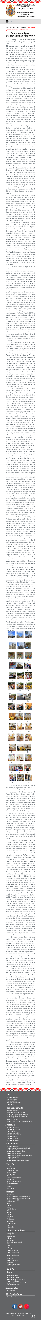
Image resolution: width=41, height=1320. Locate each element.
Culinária (9, 1244)
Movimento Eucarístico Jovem (16, 1152)
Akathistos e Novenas (14, 1178)
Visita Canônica (12, 1131)
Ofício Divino (11, 1176)
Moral (8, 1225)
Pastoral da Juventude (14, 1135)
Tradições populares (14, 1248)
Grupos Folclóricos (13, 1255)
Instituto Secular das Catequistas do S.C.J (20, 1121)
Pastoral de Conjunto (13, 1129)
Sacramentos (11, 1174)
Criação (9, 1214)
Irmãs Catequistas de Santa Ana (17, 1116)
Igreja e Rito (11, 1169)
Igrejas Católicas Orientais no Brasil (18, 1198)
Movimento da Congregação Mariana (18, 1150)
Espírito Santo (11, 1209)
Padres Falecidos (12, 1099)
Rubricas (9, 1187)
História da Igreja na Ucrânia (16, 1279)
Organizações (11, 1237)
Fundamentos (11, 1202)
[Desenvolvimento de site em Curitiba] (33, 1317)
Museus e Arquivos (13, 1260)
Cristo (8, 1207)
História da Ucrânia (13, 1277)
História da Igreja (12, 1276)
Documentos (11, 1291)
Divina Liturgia (11, 1172)
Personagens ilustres (13, 1285)
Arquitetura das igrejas (14, 1181)
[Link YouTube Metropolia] (21, 1309)
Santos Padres (11, 1274)
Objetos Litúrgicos (12, 1183)
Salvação (10, 1216)
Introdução (10, 1167)
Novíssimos (10, 1222)
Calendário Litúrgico (13, 1170)
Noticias (23, 28)
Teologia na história (13, 1200)
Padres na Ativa (12, 1101)
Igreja (9, 1218)
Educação (10, 1238)
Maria (8, 1211)
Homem (9, 1212)
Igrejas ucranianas (13, 1250)
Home (17, 28)
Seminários (10, 1104)
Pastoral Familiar (12, 1137)
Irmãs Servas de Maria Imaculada (17, 1114)
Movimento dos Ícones (14, 1153)
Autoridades (11, 1235)
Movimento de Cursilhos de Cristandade (19, 1155)
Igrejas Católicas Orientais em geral (18, 1196)
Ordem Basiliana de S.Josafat (16, 1112)
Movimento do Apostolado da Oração (19, 1148)
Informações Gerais (13, 1097)
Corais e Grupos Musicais (14, 1242)
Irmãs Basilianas (12, 1118)
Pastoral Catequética (13, 1133)
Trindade (9, 1205)
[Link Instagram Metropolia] (26, 1309)
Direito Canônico (12, 1297)
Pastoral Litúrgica (12, 1138)
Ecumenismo (11, 1220)
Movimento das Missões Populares (18, 1161)
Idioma (9, 1257)
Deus (8, 1203)
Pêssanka (10, 1262)
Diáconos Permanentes (14, 1103)
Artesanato (10, 1240)
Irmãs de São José (12, 1120)
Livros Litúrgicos (12, 1185)
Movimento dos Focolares (15, 1159)
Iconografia (10, 1179)
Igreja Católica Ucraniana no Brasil (18, 1283)
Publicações (10, 1188)
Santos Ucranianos (13, 1281)
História (9, 1272)
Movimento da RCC (13, 1157)
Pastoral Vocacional (13, 1140)
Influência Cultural (13, 1253)
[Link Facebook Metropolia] (15, 1309)
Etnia (8, 1246)
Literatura (10, 1259)
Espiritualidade (11, 1223)
